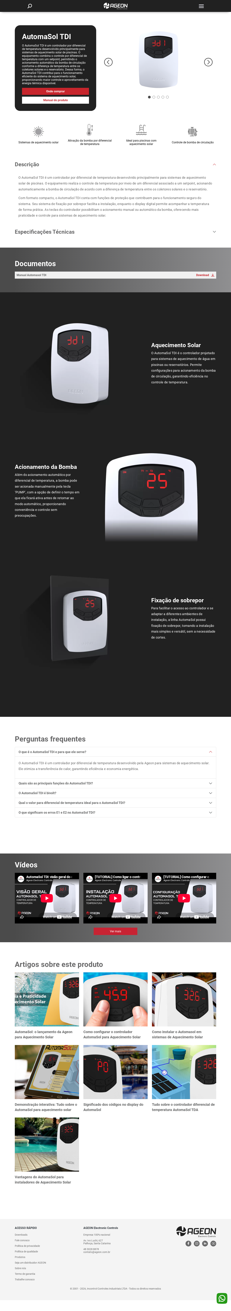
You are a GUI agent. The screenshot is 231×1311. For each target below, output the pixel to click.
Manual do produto (55, 100)
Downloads (21, 1234)
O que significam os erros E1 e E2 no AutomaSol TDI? (57, 812)
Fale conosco (22, 1240)
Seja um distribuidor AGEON (30, 1262)
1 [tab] (149, 97)
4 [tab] (163, 97)
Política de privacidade (27, 1245)
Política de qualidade (26, 1251)
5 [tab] (167, 97)
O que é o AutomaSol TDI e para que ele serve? (52, 752)
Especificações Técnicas (45, 232)
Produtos (20, 1257)
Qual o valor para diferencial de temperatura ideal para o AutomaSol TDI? (72, 803)
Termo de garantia (25, 1273)
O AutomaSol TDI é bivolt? (37, 793)
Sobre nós (20, 1268)
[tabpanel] (158, 60)
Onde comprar (55, 91)
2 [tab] (153, 97)
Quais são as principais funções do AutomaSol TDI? (56, 783)
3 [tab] (158, 97)
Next (208, 62)
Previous (108, 62)
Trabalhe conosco (25, 1279)
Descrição (27, 164)
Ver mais (115, 931)
